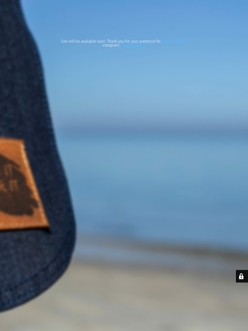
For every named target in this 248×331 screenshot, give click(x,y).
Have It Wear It (174, 41)
